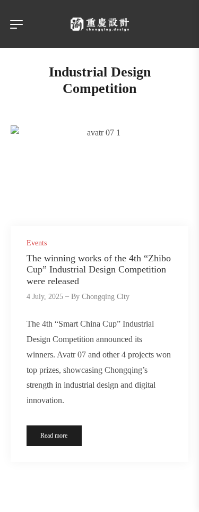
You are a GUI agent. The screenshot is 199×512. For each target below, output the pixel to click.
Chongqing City (105, 297)
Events (37, 243)
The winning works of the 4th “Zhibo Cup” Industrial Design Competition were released (99, 269)
